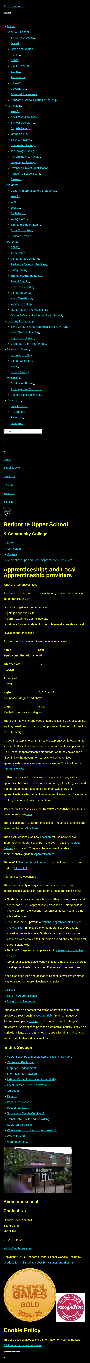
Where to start (16, 1136)
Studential (20, 868)
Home (11, 543)
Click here (31, 828)
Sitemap (68, 1262)
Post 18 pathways (18, 1107)
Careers (12, 554)
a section (45, 837)
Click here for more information (23, 1345)
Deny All (17, 1351)
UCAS (11, 990)
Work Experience (17, 1141)
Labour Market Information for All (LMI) (31, 1079)
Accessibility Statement (47, 1262)
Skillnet (33, 1021)
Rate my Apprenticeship (22, 995)
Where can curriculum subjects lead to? (32, 1130)
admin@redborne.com (18, 1248)
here (29, 814)
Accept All (6, 1351)
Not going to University (21, 1001)
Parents (12, 1096)
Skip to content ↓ (14, 6)
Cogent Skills (44, 1015)
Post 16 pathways (18, 1102)
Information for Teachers (22, 1073)
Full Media (26, 1262)
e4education (11, 1262)
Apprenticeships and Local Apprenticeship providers (39, 560)
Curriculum (14, 548)
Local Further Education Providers (28, 1085)
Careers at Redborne (20, 1062)
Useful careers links (19, 1124)
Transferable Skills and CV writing (28, 1119)
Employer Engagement (21, 1068)
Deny (12, 1351)
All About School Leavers (33, 862)
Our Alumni (14, 1090)
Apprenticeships (14, 768)
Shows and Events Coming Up (26, 1113)
